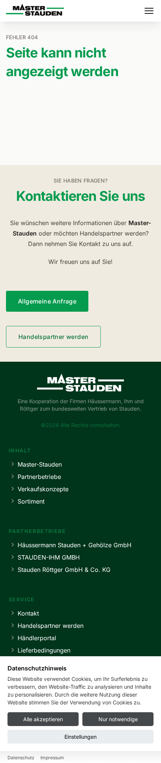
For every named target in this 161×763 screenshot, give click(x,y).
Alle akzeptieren (43, 719)
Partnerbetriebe (39, 476)
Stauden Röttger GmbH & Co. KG (64, 569)
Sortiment (31, 501)
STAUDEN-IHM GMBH (49, 557)
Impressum (52, 757)
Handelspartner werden (53, 336)
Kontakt (28, 613)
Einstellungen (80, 737)
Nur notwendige (118, 719)
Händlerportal (37, 638)
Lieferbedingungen (44, 650)
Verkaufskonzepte (43, 489)
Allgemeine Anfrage (47, 301)
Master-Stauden (40, 464)
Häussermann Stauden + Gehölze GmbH (74, 545)
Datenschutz (20, 757)
